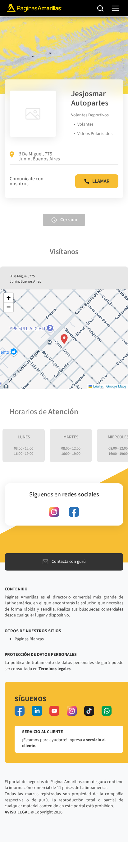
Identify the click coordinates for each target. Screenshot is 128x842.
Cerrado (68, 219)
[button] (64, 339)
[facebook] (74, 512)
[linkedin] (37, 711)
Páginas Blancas (29, 639)
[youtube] (54, 711)
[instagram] (54, 512)
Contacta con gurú (69, 561)
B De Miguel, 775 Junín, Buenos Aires (39, 156)
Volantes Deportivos (90, 115)
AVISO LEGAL (17, 812)
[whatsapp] (107, 711)
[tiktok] (89, 711)
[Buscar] (100, 8)
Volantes (85, 124)
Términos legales (55, 669)
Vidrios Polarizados (94, 134)
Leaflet (97, 385)
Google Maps (116, 385)
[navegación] (115, 8)
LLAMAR (100, 181)
